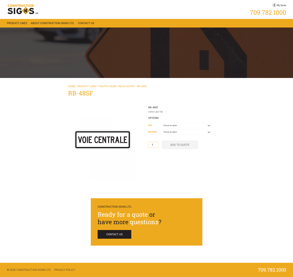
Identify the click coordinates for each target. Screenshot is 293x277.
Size (150, 125)
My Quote (281, 5)
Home (71, 86)
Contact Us (86, 23)
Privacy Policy (64, 269)
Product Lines (17, 23)
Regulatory (126, 86)
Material (152, 132)
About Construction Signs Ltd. (52, 23)
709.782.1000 (268, 12)
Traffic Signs (107, 86)
